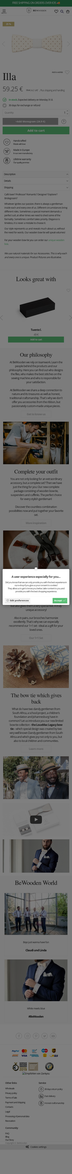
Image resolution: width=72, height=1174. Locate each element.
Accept (58, 600)
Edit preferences (19, 600)
